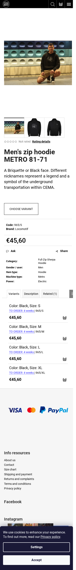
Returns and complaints (19, 479)
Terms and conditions (17, 483)
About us (9, 460)
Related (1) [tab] (50, 293)
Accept (36, 560)
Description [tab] (31, 293)
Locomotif (21, 229)
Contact (9, 464)
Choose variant (21, 209)
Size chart (10, 469)
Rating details (41, 141)
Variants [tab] (14, 293)
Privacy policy (50, 537)
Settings (37, 547)
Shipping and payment (18, 474)
